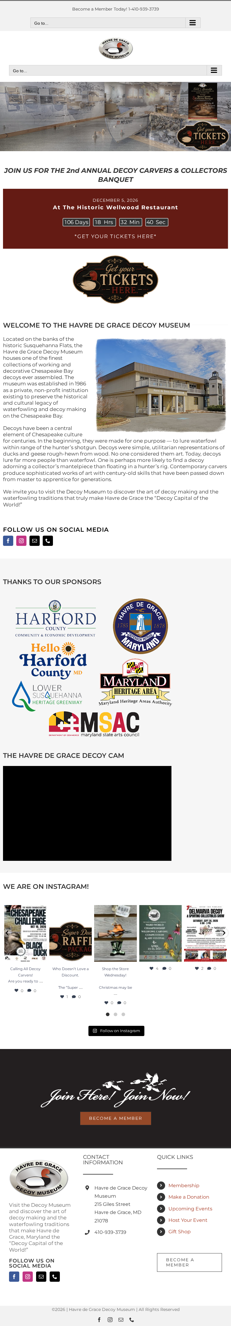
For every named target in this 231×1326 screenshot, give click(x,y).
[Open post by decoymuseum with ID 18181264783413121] (70, 933)
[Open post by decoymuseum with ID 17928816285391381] (115, 933)
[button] (7, 933)
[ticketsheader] (115, 256)
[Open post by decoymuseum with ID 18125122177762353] (160, 933)
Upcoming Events (190, 1209)
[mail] (34, 541)
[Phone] (55, 1277)
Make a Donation (188, 1197)
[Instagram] (28, 1277)
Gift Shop (179, 1231)
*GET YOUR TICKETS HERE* (116, 236)
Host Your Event (188, 1220)
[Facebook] (14, 1277)
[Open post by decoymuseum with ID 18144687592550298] (205, 933)
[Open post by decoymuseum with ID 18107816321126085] (25, 933)
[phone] (48, 541)
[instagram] (21, 541)
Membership (183, 1185)
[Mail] (41, 1277)
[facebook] (8, 541)
